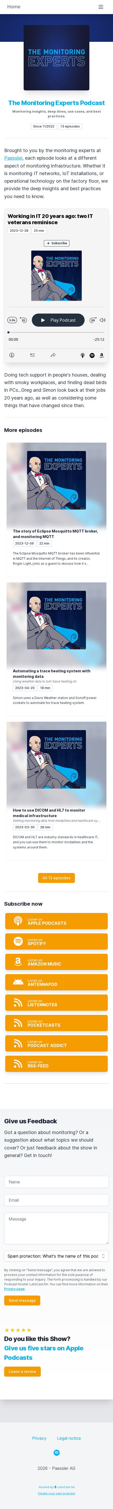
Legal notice (69, 1438)
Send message (22, 1300)
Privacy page (14, 1289)
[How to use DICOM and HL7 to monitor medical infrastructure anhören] (56, 759)
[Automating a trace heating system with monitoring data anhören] (56, 620)
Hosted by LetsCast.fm (57, 1487)
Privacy (39, 1438)
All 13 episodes (56, 878)
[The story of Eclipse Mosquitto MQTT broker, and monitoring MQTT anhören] (56, 480)
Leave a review (22, 1371)
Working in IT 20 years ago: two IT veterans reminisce (50, 219)
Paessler (13, 158)
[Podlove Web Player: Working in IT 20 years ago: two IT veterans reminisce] (56, 298)
